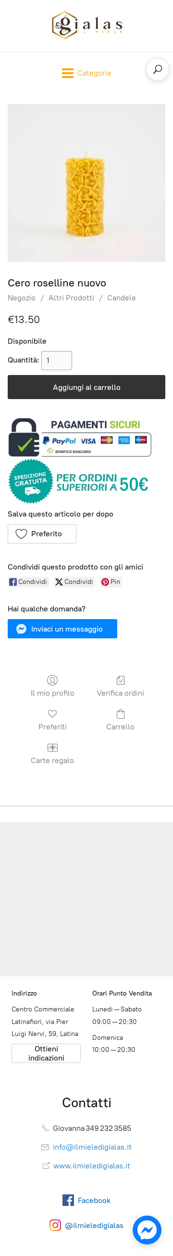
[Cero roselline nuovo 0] (86, 183)
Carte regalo (52, 760)
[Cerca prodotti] (157, 69)
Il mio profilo (52, 693)
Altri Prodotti (71, 297)
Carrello (120, 726)
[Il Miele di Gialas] (86, 26)
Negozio (22, 297)
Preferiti (52, 726)
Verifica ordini (120, 693)
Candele (121, 297)
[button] (42, 534)
